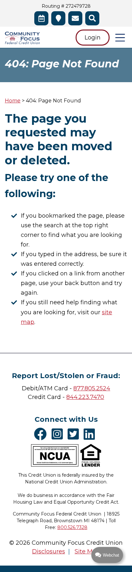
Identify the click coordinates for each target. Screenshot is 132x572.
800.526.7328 (72, 527)
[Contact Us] (75, 18)
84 (70, 397)
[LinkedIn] (91, 434)
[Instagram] (59, 434)
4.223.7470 (89, 397)
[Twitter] (75, 434)
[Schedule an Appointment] (41, 18)
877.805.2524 (91, 388)
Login (93, 37)
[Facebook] (42, 434)
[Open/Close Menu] (120, 38)
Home (13, 101)
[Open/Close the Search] (92, 18)
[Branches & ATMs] (58, 18)
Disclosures (48, 551)
